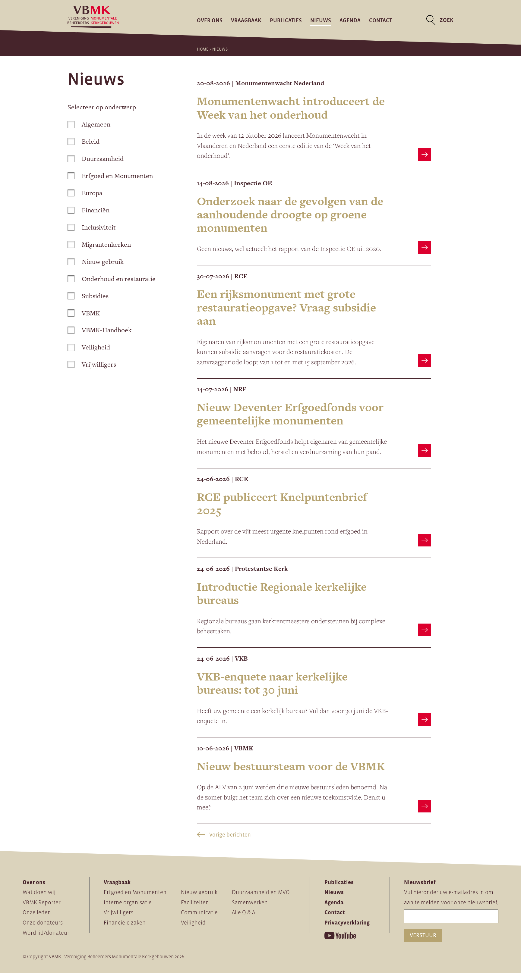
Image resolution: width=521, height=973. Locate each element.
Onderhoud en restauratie (119, 278)
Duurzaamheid (103, 158)
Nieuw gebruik (103, 261)
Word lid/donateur (46, 933)
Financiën (95, 210)
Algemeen (96, 124)
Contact (380, 20)
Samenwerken (250, 902)
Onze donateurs (43, 922)
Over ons (210, 20)
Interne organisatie (128, 902)
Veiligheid (96, 347)
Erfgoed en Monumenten (117, 175)
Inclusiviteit (99, 227)
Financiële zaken (125, 922)
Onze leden (37, 912)
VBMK (91, 313)
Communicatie (199, 912)
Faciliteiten (195, 902)
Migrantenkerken (106, 244)
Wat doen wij (39, 892)
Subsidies (95, 296)
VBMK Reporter (42, 902)
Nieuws (320, 20)
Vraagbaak (246, 20)
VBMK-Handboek (106, 330)
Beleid (90, 141)
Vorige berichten (229, 834)
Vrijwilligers (99, 364)
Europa (92, 193)
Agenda (350, 20)
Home (203, 49)
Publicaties (286, 20)
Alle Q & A (243, 912)
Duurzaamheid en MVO (261, 892)
